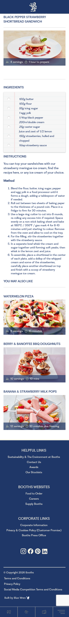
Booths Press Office (34, 535)
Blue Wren (20, 597)
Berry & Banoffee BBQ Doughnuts (31, 344)
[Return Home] (34, 7)
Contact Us (34, 462)
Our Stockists (34, 472)
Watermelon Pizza (18, 296)
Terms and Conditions (17, 578)
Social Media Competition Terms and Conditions (33, 589)
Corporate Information (33, 525)
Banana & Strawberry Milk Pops (30, 391)
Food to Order (34, 493)
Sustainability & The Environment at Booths (34, 457)
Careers (34, 498)
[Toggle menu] (62, 612)
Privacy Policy (12, 584)
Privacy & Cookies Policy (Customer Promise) (33, 530)
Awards (33, 467)
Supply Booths (34, 504)
